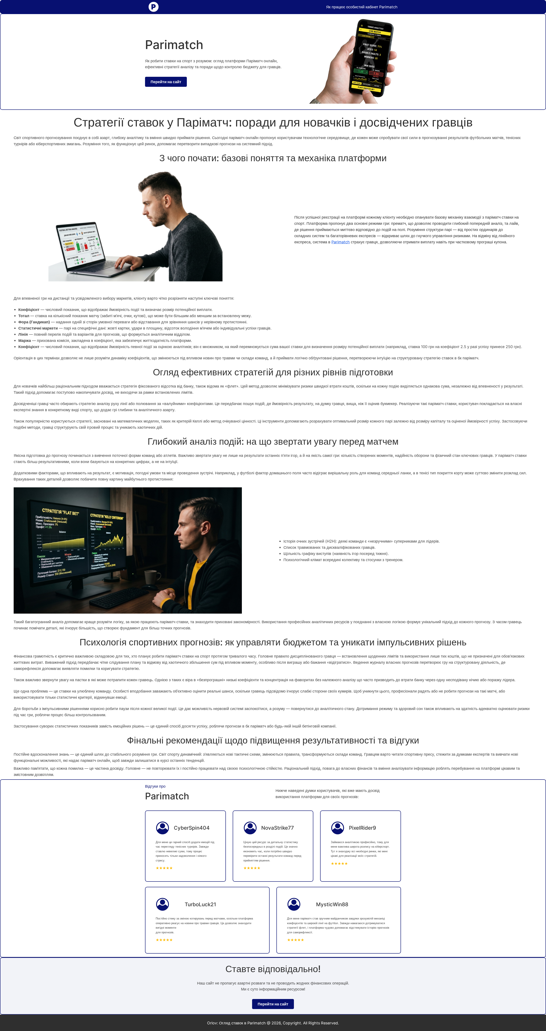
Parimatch (340, 242)
